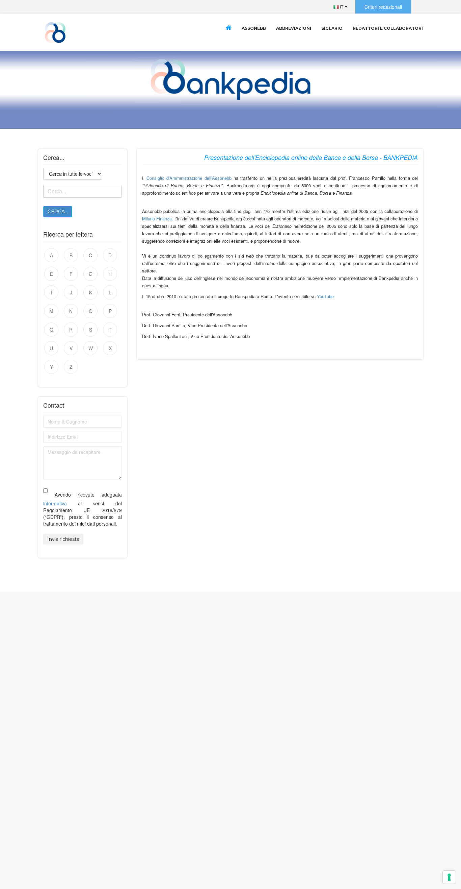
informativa (55, 503)
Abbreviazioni (293, 28)
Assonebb (254, 28)
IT (341, 6)
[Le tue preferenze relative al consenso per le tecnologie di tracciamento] (449, 877)
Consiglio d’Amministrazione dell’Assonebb (189, 178)
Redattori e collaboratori (388, 28)
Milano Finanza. (157, 218)
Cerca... (58, 212)
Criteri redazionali (383, 6)
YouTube (325, 296)
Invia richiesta (63, 539)
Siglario (332, 28)
